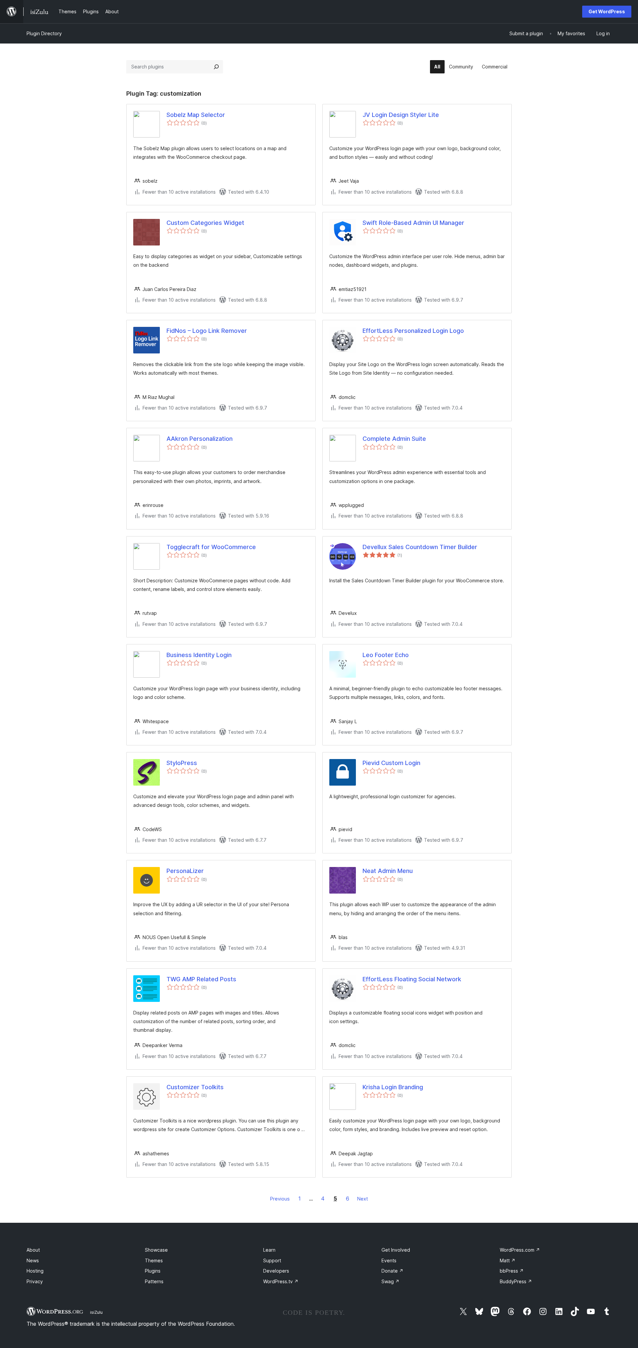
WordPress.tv (280, 1281)
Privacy (35, 1281)
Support (272, 1260)
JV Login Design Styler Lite (401, 114)
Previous (280, 1199)
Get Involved (395, 1250)
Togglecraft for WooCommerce (211, 546)
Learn (269, 1250)
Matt (507, 1260)
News (33, 1260)
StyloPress (181, 762)
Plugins (152, 1271)
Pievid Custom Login (391, 762)
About (33, 1250)
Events (388, 1260)
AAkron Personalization (199, 438)
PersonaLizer (185, 870)
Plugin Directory (44, 33)
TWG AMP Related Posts (201, 979)
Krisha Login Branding (393, 1087)
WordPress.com (520, 1250)
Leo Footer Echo (386, 654)
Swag (390, 1281)
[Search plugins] (216, 66)
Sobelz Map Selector (195, 114)
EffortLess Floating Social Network (412, 979)
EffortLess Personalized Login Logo (413, 330)
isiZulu (96, 1312)
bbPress (512, 1271)
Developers (276, 1271)
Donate (392, 1271)
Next (362, 1199)
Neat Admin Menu (388, 870)
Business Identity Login (199, 654)
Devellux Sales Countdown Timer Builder (420, 546)
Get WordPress (606, 11)
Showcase (156, 1250)
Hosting (35, 1271)
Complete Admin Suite (394, 438)
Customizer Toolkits (195, 1087)
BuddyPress (516, 1281)
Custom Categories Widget (205, 222)
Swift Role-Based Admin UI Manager (413, 222)
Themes (154, 1260)
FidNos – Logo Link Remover (206, 330)
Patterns (154, 1281)
